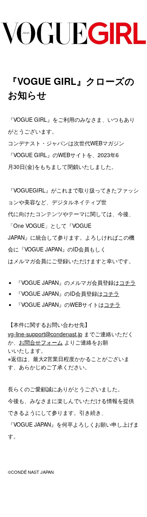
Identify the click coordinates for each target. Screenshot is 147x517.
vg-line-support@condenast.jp (45, 334)
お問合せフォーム (41, 342)
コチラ (127, 282)
